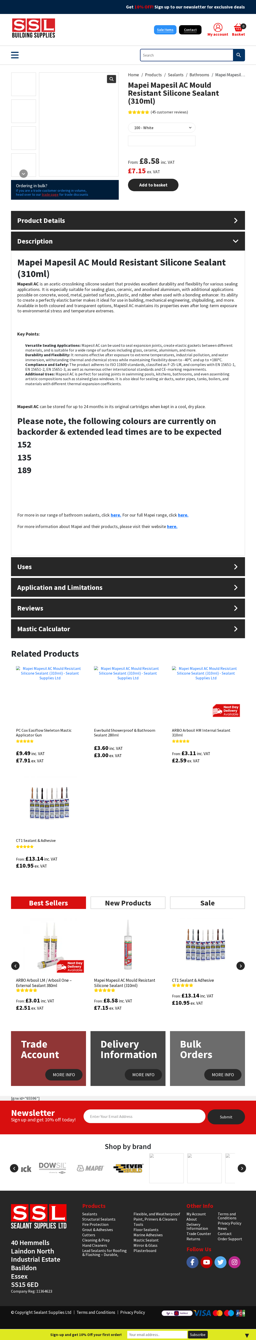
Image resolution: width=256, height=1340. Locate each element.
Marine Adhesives (148, 1234)
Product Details (41, 220)
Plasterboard (145, 1250)
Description (35, 241)
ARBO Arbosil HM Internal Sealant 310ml (201, 732)
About (191, 1219)
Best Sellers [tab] (48, 902)
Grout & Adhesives (97, 1229)
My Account (196, 1213)
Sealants (176, 74)
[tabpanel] (128, 979)
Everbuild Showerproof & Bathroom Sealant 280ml (124, 732)
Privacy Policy (229, 1223)
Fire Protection (95, 1224)
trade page (50, 194)
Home (133, 74)
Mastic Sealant (146, 1240)
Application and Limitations (59, 587)
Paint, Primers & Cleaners (155, 1219)
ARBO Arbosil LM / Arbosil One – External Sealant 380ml (44, 983)
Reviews (30, 608)
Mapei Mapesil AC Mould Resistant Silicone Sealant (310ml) (124, 983)
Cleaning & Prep (96, 1240)
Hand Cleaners (94, 1245)
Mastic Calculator (43, 628)
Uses (24, 566)
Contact (190, 29)
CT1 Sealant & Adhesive (36, 840)
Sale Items (165, 29)
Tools (138, 1224)
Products (153, 74)
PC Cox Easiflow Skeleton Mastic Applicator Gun (44, 732)
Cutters (88, 1234)
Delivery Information (197, 1226)
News (222, 1228)
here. (116, 515)
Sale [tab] (207, 902)
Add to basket (153, 185)
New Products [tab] (128, 902)
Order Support (230, 1238)
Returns (193, 1238)
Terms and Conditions (227, 1215)
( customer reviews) (169, 111)
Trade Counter (198, 1233)
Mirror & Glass (146, 1245)
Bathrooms (199, 74)
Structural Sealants (99, 1219)
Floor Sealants (146, 1229)
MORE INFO (64, 1074)
